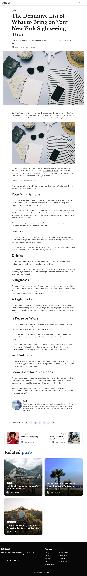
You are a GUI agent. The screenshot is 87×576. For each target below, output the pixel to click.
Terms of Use (62, 561)
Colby (16, 47)
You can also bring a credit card (23, 334)
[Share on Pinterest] (35, 422)
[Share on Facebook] (30, 422)
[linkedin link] (11, 560)
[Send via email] (48, 422)
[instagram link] (15, 560)
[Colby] (13, 47)
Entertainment (49, 564)
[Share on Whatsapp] (39, 422)
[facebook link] (7, 560)
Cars (46, 561)
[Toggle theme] (80, 2)
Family (47, 553)
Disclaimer (61, 558)
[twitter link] (3, 560)
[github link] (19, 560)
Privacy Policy (63, 553)
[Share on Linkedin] (44, 422)
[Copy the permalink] (53, 422)
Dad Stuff (48, 555)
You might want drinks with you (23, 261)
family (14, 215)
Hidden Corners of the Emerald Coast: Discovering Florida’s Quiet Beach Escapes (62, 486)
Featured (47, 558)
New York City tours (50, 171)
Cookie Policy (62, 555)
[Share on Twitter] (26, 422)
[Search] (76, 2)
